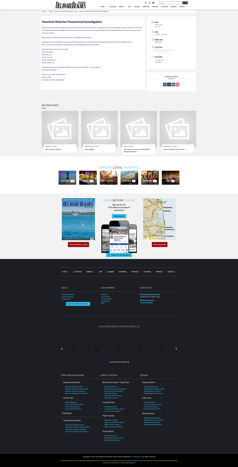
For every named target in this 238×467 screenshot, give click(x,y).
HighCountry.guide (111, 420)
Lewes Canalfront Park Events (174, 149)
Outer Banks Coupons (112, 440)
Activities (112, 6)
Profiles (174, 6)
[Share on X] (169, 84)
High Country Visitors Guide (114, 422)
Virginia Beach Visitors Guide (154, 389)
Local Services (107, 181)
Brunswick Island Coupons (113, 391)
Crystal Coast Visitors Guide (114, 409)
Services (155, 6)
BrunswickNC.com (110, 387)
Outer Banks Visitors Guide (113, 438)
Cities (102, 6)
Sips (129, 6)
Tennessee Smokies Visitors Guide (77, 427)
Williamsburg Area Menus (153, 424)
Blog (102, 303)
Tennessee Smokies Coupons (75, 429)
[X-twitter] (149, 3)
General (159, 62)
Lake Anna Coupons (151, 407)
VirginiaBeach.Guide (151, 387)
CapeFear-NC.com (110, 393)
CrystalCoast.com (110, 407)
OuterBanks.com (110, 436)
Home (44, 11)
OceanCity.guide (71, 402)
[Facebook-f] (146, 3)
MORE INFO (158, 42)
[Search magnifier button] (186, 2)
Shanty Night (89, 149)
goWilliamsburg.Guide (152, 418)
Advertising (105, 301)
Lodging (137, 6)
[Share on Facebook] (165, 84)
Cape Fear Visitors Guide (113, 396)
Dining (121, 6)
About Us (104, 294)
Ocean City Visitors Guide (74, 404)
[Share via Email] (177, 84)
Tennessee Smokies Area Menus (76, 431)
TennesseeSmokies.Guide (74, 425)
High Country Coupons (112, 424)
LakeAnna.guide (149, 402)
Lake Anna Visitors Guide (153, 404)
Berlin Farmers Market (53, 149)
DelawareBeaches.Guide (74, 387)
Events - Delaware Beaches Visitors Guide (63, 11)
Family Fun (160, 60)
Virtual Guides (106, 299)
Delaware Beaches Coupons (75, 391)
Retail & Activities (68, 294)
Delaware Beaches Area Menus (76, 393)
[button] (61, 348)
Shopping (146, 6)
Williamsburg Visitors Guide (154, 420)
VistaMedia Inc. (136, 457)
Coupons (164, 6)
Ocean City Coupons (72, 407)
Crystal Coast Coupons (112, 411)
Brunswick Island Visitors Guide (115, 389)
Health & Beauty (68, 297)
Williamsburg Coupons (152, 422)
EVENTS (182, 6)
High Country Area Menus (113, 427)
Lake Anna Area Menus (152, 409)
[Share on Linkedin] (173, 84)
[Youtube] (153, 3)
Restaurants (66, 299)
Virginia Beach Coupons (152, 391)
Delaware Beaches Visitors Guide (77, 389)
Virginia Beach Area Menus (153, 393)
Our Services (105, 297)
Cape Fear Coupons (111, 398)
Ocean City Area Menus (73, 409)
